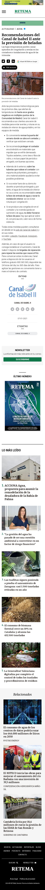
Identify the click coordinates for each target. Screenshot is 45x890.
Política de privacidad (27, 879)
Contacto (22, 855)
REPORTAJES (29, 847)
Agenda (7, 851)
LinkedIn (14, 236)
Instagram (32, 236)
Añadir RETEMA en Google (28, 61)
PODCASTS (16, 851)
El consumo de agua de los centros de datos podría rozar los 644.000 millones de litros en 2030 (21, 732)
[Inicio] (23, 11)
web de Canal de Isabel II (27, 230)
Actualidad (8, 29)
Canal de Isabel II (22, 303)
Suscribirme (22, 359)
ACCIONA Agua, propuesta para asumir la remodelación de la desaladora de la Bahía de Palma (21, 492)
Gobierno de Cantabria (15, 835)
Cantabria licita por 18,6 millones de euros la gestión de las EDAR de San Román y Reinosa (22, 826)
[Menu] (4, 12)
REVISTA (7, 847)
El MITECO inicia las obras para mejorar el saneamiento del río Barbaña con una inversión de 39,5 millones (22, 778)
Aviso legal (14, 879)
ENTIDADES (26, 851)
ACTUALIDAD (17, 847)
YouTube (7, 239)
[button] (3, 61)
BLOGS (38, 847)
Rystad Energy (11, 740)
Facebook (22, 236)
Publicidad (37, 851)
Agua (19, 29)
